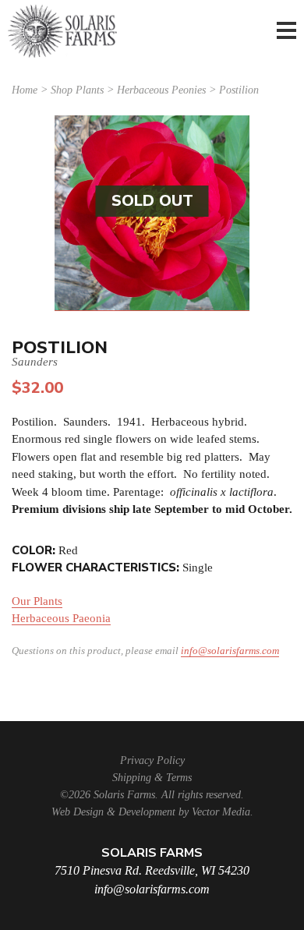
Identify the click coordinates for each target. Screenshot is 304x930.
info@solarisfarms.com (230, 650)
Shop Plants (77, 90)
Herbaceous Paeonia (61, 618)
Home (24, 90)
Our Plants (37, 601)
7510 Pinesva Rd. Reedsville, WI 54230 (152, 870)
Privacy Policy (152, 760)
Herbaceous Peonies (161, 90)
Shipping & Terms (152, 777)
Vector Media (221, 812)
